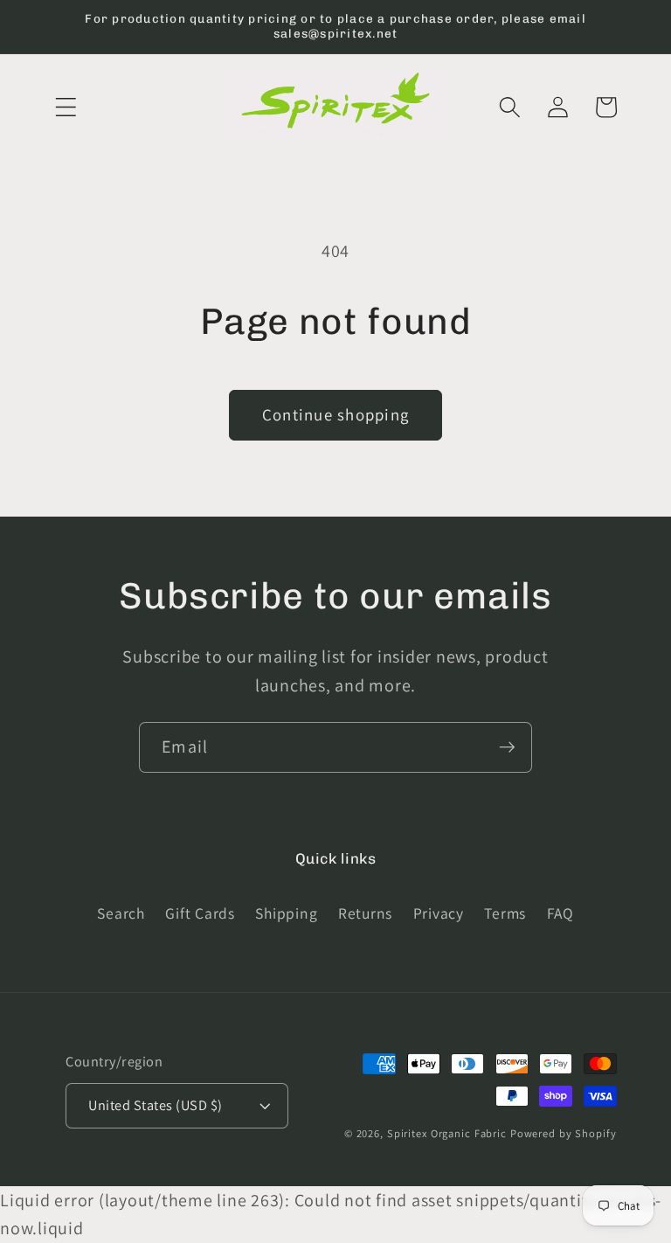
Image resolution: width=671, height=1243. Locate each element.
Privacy (438, 913)
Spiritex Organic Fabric (447, 1133)
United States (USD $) (155, 1105)
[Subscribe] (507, 747)
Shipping (286, 913)
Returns (365, 913)
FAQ (560, 913)
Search (121, 913)
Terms (505, 913)
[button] (66, 107)
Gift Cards (200, 913)
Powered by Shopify (563, 1133)
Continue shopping (335, 414)
